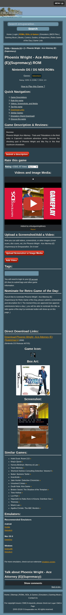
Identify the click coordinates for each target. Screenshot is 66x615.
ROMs (7, 48)
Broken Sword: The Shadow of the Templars (30, 490)
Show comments (33, 583)
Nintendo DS (17, 48)
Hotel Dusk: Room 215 (21, 459)
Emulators (44, 34)
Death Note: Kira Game (21, 486)
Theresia (15, 502)
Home (9, 34)
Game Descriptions (19, 97)
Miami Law (16, 505)
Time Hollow (17, 493)
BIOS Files (54, 34)
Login (15, 34)
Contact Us (33, 598)
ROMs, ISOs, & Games (29, 34)
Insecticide (16, 477)
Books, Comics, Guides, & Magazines (34, 38)
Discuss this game (18, 119)
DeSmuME (9, 549)
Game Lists (38, 41)
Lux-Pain (15, 496)
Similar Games (17, 113)
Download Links (17, 110)
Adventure (36, 76)
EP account (33, 279)
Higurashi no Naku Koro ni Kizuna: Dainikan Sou (32, 499)
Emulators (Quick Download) (23, 116)
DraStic (7, 527)
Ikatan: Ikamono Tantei (21, 474)
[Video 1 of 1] (33, 203)
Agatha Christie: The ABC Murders (26, 508)
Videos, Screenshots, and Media (24, 104)
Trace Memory (17, 468)
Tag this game (16, 107)
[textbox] (18, 273)
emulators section (48, 562)
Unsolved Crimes (19, 483)
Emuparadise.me (30, 609)
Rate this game (17, 100)
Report (33, 229)
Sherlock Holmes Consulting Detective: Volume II (32, 471)
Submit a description (17, 154)
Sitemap (14, 595)
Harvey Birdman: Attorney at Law (25, 465)
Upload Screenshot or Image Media (24, 252)
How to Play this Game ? (33, 86)
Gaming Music (11, 38)
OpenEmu (8, 539)
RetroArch (8, 530)
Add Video (11, 260)
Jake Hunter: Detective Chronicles (26, 480)
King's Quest (17, 462)
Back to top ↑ (56, 587)
